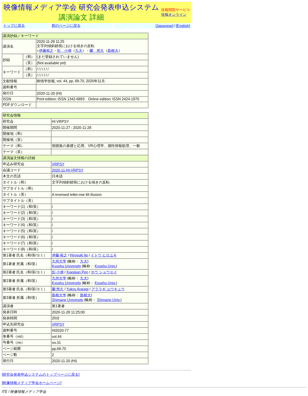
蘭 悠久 (97, 51)
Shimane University (67, 300)
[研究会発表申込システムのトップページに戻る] (40, 374)
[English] (183, 26)
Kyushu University (66, 266)
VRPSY (58, 164)
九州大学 (59, 261)
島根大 (113, 51)
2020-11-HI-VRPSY (67, 170)
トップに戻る (14, 25)
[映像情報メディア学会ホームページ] (31, 383)
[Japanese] (164, 26)
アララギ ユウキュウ (108, 289)
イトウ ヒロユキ (104, 255)
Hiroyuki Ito (79, 255)
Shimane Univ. (108, 300)
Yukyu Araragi (77, 289)
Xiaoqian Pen (77, 272)
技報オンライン (173, 14)
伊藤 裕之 (59, 255)
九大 (78, 51)
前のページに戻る (66, 25)
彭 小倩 (64, 51)
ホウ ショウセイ (104, 272)
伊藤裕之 (46, 51)
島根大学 (59, 295)
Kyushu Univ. (105, 266)
